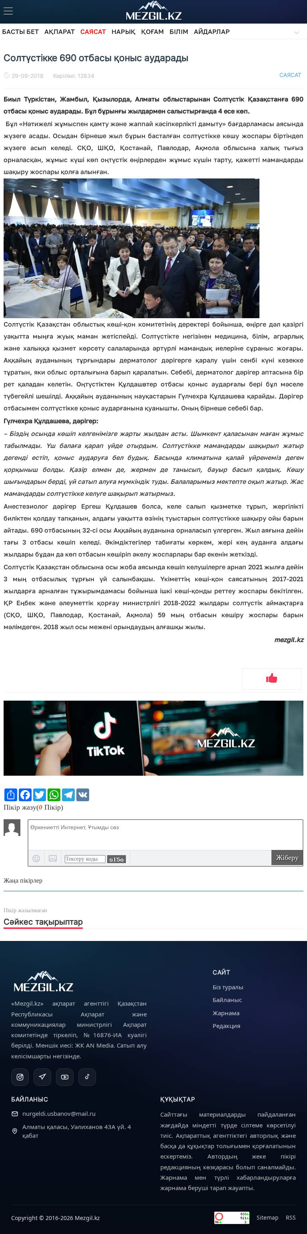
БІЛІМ (178, 32)
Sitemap (268, 1217)
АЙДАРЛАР (212, 32)
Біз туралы (228, 987)
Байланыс (227, 1000)
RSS (291, 1217)
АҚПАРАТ (59, 32)
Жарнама (226, 1013)
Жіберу (287, 858)
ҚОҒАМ (152, 32)
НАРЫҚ (124, 32)
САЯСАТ (93, 32)
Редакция (226, 1026)
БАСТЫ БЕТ (20, 32)
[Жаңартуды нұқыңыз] (116, 859)
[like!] (271, 679)
